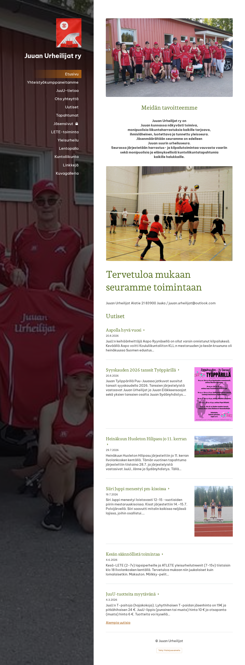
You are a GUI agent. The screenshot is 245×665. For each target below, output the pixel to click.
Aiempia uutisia (118, 623)
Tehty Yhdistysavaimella (169, 650)
